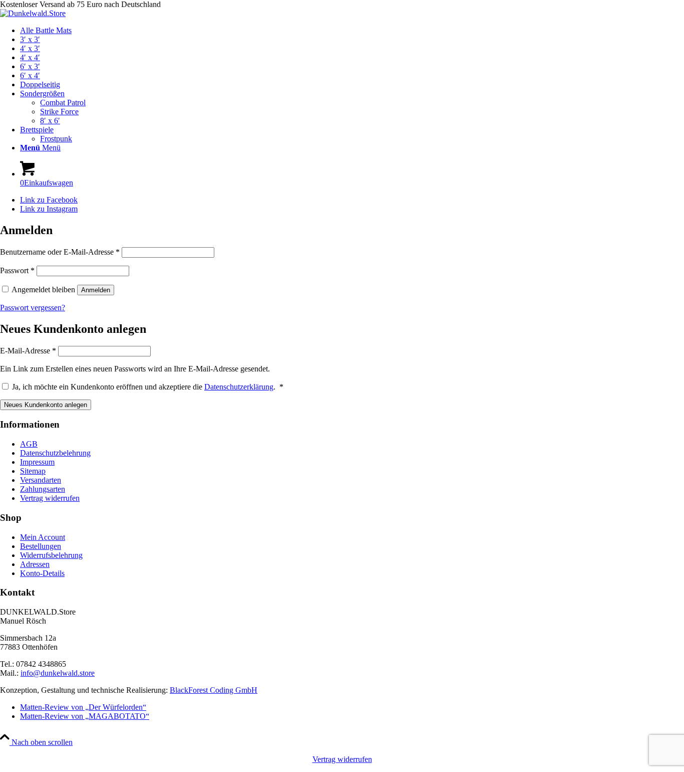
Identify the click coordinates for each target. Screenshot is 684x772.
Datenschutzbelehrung (55, 453)
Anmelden (95, 290)
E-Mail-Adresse (28, 350)
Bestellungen (40, 546)
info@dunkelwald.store (58, 673)
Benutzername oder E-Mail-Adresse (60, 252)
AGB (29, 444)
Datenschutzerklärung (238, 386)
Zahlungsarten (42, 489)
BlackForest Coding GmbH (213, 690)
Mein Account (42, 537)
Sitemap (33, 471)
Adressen (35, 564)
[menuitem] (352, 30)
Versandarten (40, 480)
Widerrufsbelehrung (51, 555)
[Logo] (33, 13)
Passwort (17, 270)
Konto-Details (42, 573)
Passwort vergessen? (32, 307)
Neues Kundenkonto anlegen (45, 405)
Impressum (37, 462)
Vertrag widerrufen (50, 498)
